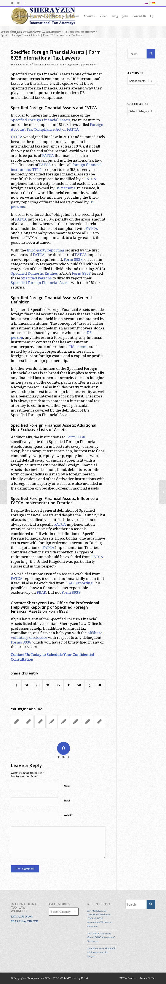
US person (78, 347)
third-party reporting (45, 250)
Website (68, 815)
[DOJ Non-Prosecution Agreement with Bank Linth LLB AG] (51, 721)
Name (67, 786)
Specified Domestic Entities (34, 273)
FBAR (41, 592)
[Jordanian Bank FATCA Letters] (16, 721)
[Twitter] (12, 3)
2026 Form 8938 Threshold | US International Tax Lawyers (101, 952)
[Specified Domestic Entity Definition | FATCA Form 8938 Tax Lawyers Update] (3, 492)
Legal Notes (73, 64)
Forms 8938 (21, 642)
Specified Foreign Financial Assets (40, 120)
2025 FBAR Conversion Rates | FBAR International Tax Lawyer (101, 937)
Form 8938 (73, 259)
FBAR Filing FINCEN (24, 921)
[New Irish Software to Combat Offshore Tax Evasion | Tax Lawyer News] (87, 721)
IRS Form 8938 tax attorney (79, 32)
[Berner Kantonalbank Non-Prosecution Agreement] (40, 721)
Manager (91, 64)
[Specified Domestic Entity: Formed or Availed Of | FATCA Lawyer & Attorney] (63, 721)
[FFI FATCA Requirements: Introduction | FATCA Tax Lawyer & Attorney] (28, 721)
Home (20, 32)
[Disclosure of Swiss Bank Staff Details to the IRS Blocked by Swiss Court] (75, 721)
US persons (65, 188)
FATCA (30, 32)
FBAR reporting (79, 583)
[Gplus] (18, 3)
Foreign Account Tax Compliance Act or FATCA (57, 126)
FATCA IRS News (22, 916)
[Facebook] (25, 3)
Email (67, 800)
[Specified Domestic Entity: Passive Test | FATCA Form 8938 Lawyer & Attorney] (99, 721)
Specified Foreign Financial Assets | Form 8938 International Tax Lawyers (56, 55)
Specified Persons (36, 278)
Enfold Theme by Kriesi (74, 978)
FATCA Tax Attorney (49, 32)
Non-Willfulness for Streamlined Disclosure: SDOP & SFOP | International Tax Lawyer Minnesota (99, 918)
